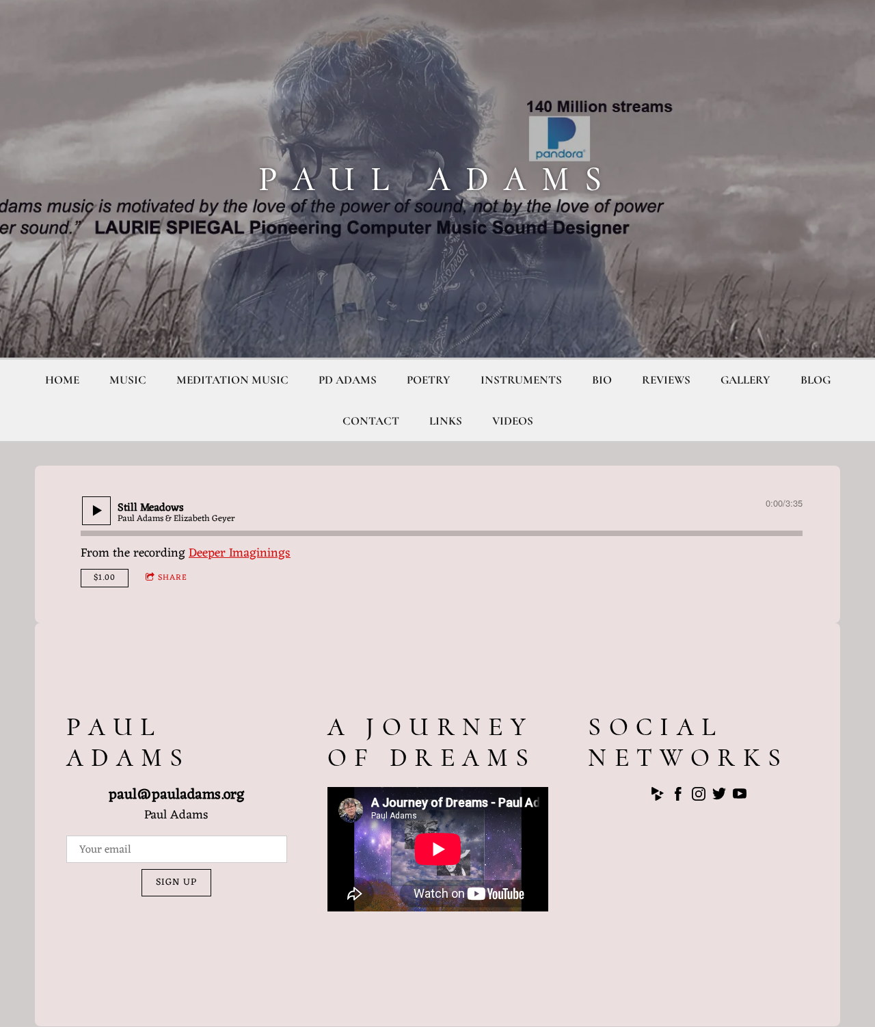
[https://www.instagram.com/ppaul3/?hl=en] (698, 797)
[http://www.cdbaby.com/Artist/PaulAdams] (657, 797)
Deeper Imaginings (240, 553)
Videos (512, 421)
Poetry (428, 380)
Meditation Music (232, 380)
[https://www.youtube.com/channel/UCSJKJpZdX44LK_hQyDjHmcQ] (739, 797)
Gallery (745, 380)
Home (62, 380)
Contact (370, 421)
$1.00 (105, 577)
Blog (815, 380)
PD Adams (348, 380)
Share (172, 577)
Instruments (521, 380)
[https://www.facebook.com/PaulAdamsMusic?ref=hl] (678, 797)
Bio (602, 380)
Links (445, 421)
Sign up (176, 882)
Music (127, 380)
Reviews (666, 380)
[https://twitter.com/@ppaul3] (719, 797)
